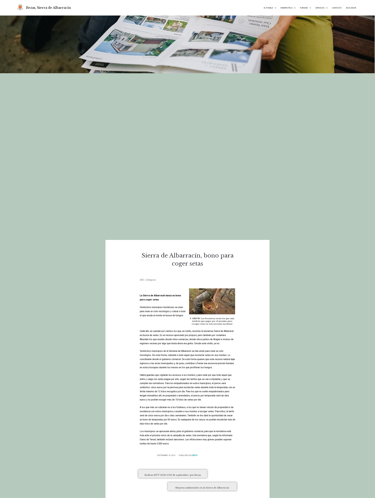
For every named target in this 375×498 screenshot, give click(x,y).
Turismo (304, 7)
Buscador (351, 7)
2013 (194, 455)
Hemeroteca (287, 7)
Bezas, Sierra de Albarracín (48, 8)
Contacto (337, 7)
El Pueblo (268, 7)
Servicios (320, 7)
